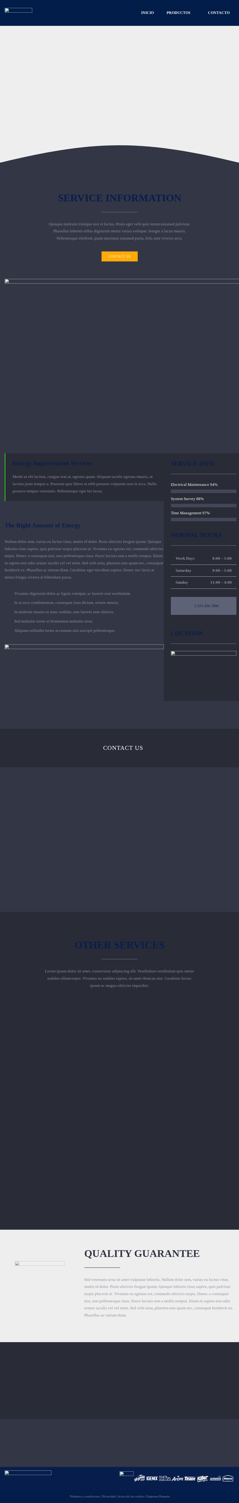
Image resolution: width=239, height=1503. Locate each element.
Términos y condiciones (85, 1496)
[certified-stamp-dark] (40, 1263)
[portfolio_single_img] (84, 646)
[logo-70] (18, 10)
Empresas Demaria (158, 1496)
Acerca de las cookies (130, 1496)
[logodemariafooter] (28, 1472)
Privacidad (109, 1496)
